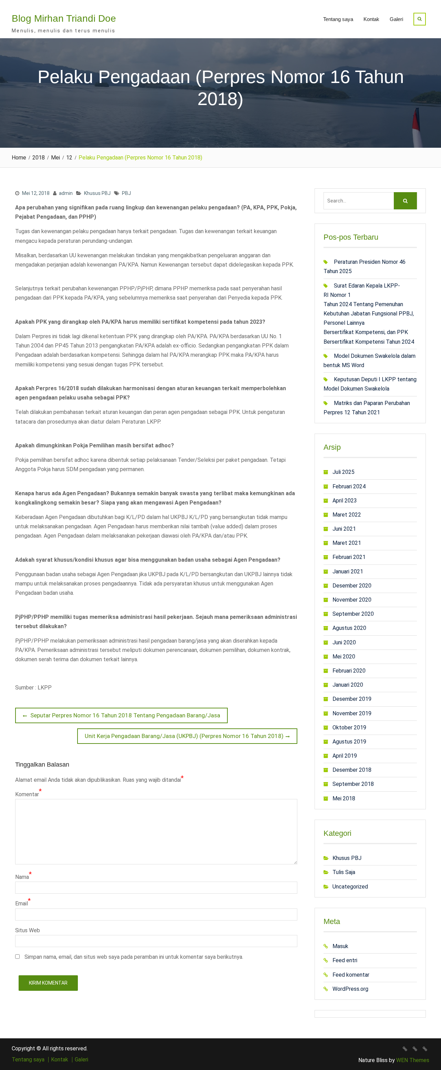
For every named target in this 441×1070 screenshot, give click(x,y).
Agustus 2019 (349, 741)
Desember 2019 (351, 699)
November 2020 (351, 599)
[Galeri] (425, 1049)
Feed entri (344, 960)
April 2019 (344, 755)
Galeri (396, 19)
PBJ (126, 193)
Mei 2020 (343, 656)
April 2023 (344, 500)
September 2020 (353, 614)
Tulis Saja (343, 872)
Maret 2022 (346, 514)
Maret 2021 (346, 543)
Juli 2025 (343, 472)
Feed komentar (350, 975)
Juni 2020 (344, 642)
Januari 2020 (347, 685)
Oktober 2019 (349, 727)
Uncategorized (350, 886)
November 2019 (351, 713)
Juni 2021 (344, 529)
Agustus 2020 (349, 628)
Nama (22, 877)
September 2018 (353, 784)
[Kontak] (415, 1049)
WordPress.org (350, 989)
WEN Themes (412, 1060)
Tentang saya (338, 19)
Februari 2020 (349, 670)
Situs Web (27, 930)
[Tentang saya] (405, 1049)
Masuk (340, 946)
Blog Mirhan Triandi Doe (64, 18)
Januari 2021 (347, 571)
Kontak (371, 19)
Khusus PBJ (97, 193)
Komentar (27, 794)
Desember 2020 (351, 585)
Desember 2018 (351, 770)
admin (66, 193)
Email (21, 903)
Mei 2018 (343, 798)
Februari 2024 (349, 486)
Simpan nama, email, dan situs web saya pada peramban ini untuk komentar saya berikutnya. (133, 957)
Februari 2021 (349, 557)
